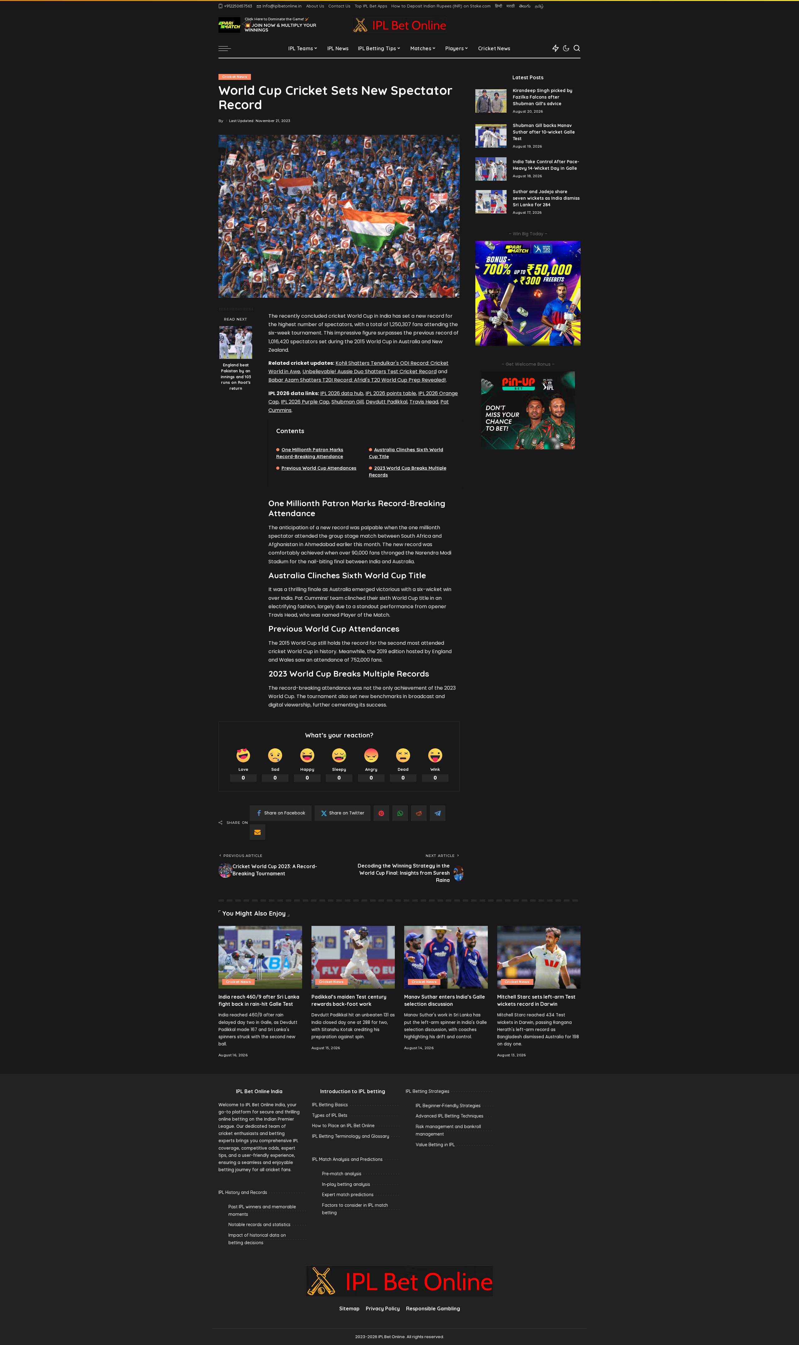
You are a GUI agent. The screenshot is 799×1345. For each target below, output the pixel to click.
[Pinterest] (381, 813)
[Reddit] (419, 813)
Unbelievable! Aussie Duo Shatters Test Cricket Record (369, 371)
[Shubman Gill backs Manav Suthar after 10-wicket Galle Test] (491, 136)
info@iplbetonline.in (281, 5)
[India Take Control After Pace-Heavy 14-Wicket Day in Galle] (491, 169)
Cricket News (234, 77)
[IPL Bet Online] (399, 25)
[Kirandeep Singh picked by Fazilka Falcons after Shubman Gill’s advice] (491, 101)
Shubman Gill (347, 401)
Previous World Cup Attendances (319, 468)
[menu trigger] (227, 48)
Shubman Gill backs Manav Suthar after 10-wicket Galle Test (544, 132)
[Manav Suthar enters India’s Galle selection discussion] (446, 957)
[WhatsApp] (400, 813)
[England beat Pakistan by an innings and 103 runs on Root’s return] (235, 342)
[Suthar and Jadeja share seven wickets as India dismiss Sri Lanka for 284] (491, 201)
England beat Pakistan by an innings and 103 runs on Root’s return (236, 376)
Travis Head (423, 401)
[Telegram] (437, 813)
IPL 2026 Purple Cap (305, 401)
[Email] (257, 832)
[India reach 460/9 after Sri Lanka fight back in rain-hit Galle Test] (260, 957)
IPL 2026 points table (390, 393)
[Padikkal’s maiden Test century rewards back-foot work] (353, 957)
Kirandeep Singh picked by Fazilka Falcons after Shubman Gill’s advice (542, 97)
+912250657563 (238, 5)
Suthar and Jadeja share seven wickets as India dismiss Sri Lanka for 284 (546, 198)
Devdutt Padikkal (386, 401)
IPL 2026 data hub (341, 393)
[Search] (577, 48)
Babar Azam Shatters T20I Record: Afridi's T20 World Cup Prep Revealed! (357, 380)
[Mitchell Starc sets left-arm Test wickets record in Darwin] (539, 957)
